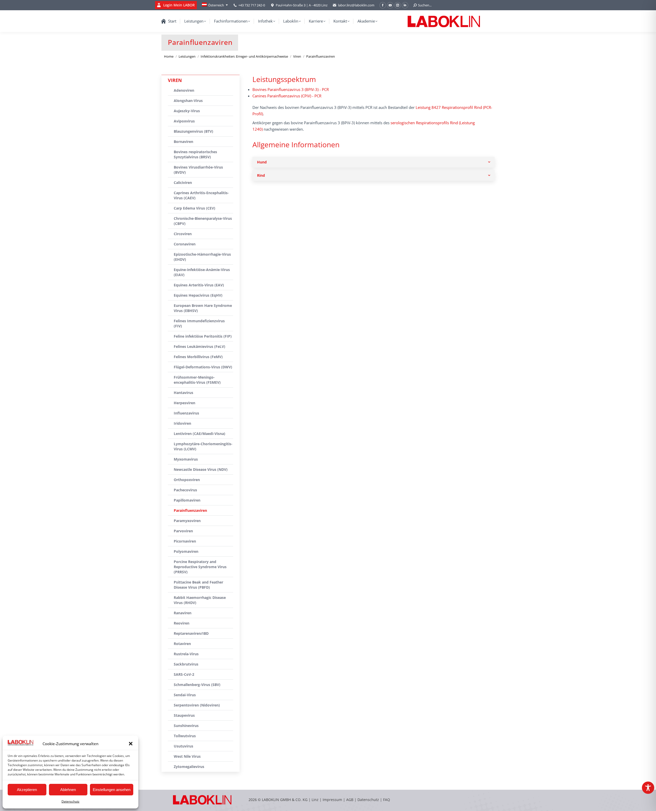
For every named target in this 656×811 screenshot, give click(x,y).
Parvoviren (183, 530)
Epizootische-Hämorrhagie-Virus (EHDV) (202, 257)
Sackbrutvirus (186, 664)
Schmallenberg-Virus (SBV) (197, 684)
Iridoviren (182, 423)
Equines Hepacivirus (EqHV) (198, 295)
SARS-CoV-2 (184, 674)
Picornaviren (185, 541)
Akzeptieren (27, 789)
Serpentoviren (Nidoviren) (197, 705)
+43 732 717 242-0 (251, 5)
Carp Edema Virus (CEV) (194, 208)
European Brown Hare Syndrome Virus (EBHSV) (203, 308)
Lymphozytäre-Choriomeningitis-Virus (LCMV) (203, 446)
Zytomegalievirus (189, 766)
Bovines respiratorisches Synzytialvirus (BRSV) (195, 154)
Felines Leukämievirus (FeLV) (199, 346)
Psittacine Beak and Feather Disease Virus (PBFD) (198, 585)
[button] (130, 743)
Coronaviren (185, 244)
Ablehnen (68, 789)
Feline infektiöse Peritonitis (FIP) (203, 336)
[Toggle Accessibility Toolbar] (648, 787)
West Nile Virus (187, 756)
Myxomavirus (186, 459)
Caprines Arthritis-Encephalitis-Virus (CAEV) (201, 195)
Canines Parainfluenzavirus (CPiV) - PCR (286, 95)
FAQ (386, 799)
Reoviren (181, 623)
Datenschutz (70, 801)
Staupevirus (184, 715)
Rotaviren (182, 643)
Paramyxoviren (187, 520)
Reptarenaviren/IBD (191, 633)
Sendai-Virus (185, 694)
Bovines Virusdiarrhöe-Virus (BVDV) (198, 170)
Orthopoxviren (187, 479)
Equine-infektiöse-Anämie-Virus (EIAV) (202, 272)
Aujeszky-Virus (187, 110)
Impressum (332, 799)
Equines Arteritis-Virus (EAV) (199, 285)
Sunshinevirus (186, 725)
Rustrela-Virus (186, 653)
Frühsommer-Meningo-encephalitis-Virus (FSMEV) (197, 380)
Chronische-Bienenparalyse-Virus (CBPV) (203, 221)
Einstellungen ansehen (111, 789)
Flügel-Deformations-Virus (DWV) (203, 367)
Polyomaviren (186, 551)
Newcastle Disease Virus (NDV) (201, 469)
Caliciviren (183, 182)
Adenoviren (184, 90)
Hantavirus (183, 392)
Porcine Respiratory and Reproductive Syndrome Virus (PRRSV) (200, 566)
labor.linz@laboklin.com (356, 5)
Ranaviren (182, 612)
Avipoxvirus (184, 121)
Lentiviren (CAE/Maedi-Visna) (199, 433)
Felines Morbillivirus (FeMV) (198, 356)
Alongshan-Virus (188, 100)
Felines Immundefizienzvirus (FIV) (199, 323)
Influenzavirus (186, 413)
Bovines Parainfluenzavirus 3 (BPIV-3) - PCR (290, 89)
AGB (350, 799)
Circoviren (183, 233)
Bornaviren (183, 141)
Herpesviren (184, 402)
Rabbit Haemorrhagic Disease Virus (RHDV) (200, 600)
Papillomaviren (187, 500)
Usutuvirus (183, 746)
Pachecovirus (185, 489)
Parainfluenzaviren (190, 510)
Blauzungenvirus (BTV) (193, 131)
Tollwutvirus (185, 735)
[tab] (373, 162)
